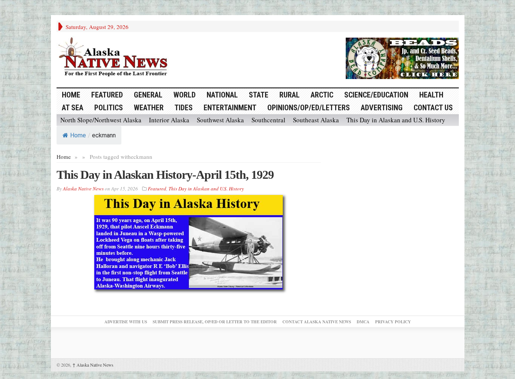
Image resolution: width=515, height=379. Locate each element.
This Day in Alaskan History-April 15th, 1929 (165, 174)
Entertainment (230, 107)
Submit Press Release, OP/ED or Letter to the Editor (215, 322)
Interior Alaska (169, 120)
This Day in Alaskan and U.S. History (395, 120)
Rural (289, 94)
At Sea (72, 107)
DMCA (363, 322)
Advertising (382, 107)
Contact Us (433, 107)
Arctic (322, 94)
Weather (149, 107)
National (222, 94)
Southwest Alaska (220, 120)
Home (78, 135)
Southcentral (268, 120)
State (258, 94)
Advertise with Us (125, 322)
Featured (107, 94)
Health (431, 94)
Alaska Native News (92, 365)
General (148, 94)
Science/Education (376, 94)
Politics (108, 107)
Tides (184, 107)
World (184, 94)
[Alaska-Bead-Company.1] (402, 57)
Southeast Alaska (316, 120)
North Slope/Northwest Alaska (100, 120)
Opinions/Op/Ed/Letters (308, 107)
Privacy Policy (393, 322)
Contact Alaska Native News (316, 322)
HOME (71, 94)
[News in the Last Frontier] (115, 57)
